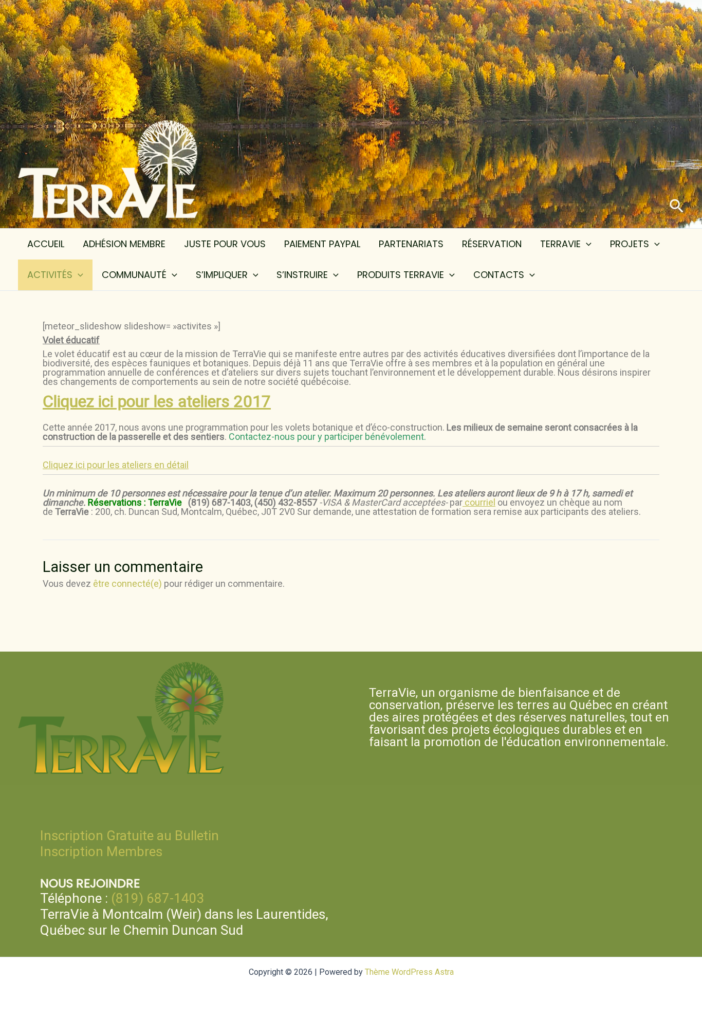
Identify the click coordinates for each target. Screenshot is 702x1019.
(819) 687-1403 (158, 898)
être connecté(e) (127, 583)
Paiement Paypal (322, 243)
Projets (629, 243)
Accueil (45, 243)
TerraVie (560, 243)
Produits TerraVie (400, 274)
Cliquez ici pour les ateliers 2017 (157, 401)
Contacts (498, 274)
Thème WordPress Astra (409, 972)
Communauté (134, 274)
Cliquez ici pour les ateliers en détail (116, 464)
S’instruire (302, 274)
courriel (479, 502)
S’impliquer (222, 274)
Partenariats (411, 243)
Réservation (492, 243)
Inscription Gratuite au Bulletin (129, 835)
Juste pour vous (225, 243)
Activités (49, 274)
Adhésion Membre (124, 243)
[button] (676, 206)
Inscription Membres (101, 851)
